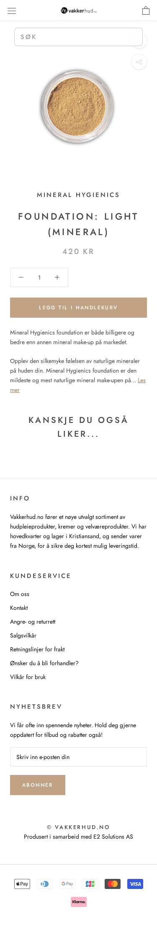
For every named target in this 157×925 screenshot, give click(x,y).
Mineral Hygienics (78, 195)
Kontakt (19, 608)
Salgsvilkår (23, 635)
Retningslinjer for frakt (37, 649)
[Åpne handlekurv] (145, 10)
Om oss (19, 594)
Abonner (37, 785)
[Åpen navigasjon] (12, 10)
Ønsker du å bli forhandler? (44, 663)
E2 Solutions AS (113, 836)
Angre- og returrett (32, 621)
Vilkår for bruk (28, 677)
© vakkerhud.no (78, 827)
